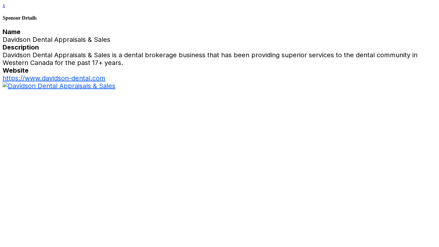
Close (10, 93)
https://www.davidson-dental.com (54, 78)
